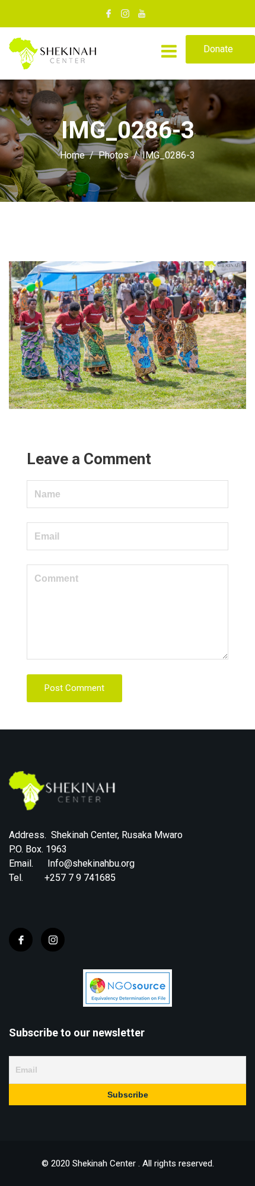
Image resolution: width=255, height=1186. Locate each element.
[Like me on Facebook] (108, 13)
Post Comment (74, 688)
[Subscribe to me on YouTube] (142, 13)
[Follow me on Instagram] (125, 13)
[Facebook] (21, 940)
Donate (218, 49)
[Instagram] (53, 940)
